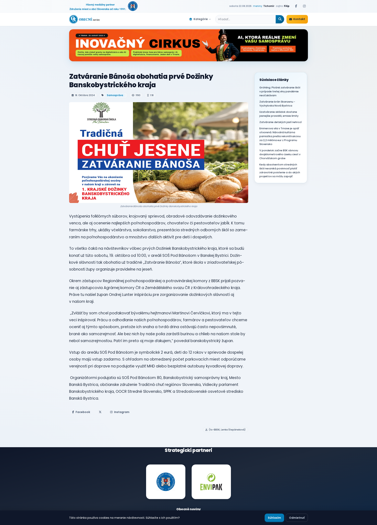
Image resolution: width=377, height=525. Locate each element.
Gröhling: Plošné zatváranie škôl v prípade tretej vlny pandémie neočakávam (279, 91)
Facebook (83, 412)
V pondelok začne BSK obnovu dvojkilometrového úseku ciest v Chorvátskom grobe (279, 154)
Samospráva (115, 95)
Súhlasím (274, 518)
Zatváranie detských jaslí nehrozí (280, 122)
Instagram (121, 412)
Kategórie (201, 19)
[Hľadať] (280, 19)
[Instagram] (304, 6)
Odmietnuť (297, 518)
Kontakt (299, 19)
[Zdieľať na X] (100, 412)
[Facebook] (296, 6)
